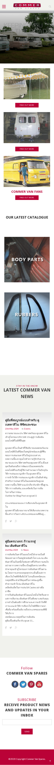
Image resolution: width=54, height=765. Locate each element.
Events (27, 428)
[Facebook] (15, 687)
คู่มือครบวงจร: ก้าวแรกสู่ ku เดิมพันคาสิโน (20, 543)
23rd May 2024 (12, 428)
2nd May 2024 (11, 550)
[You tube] (39, 687)
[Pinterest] (31, 687)
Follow (27, 668)
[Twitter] (23, 687)
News (26, 550)
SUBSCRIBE (27, 699)
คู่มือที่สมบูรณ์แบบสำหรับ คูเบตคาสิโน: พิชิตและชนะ (22, 422)
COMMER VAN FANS (26, 191)
